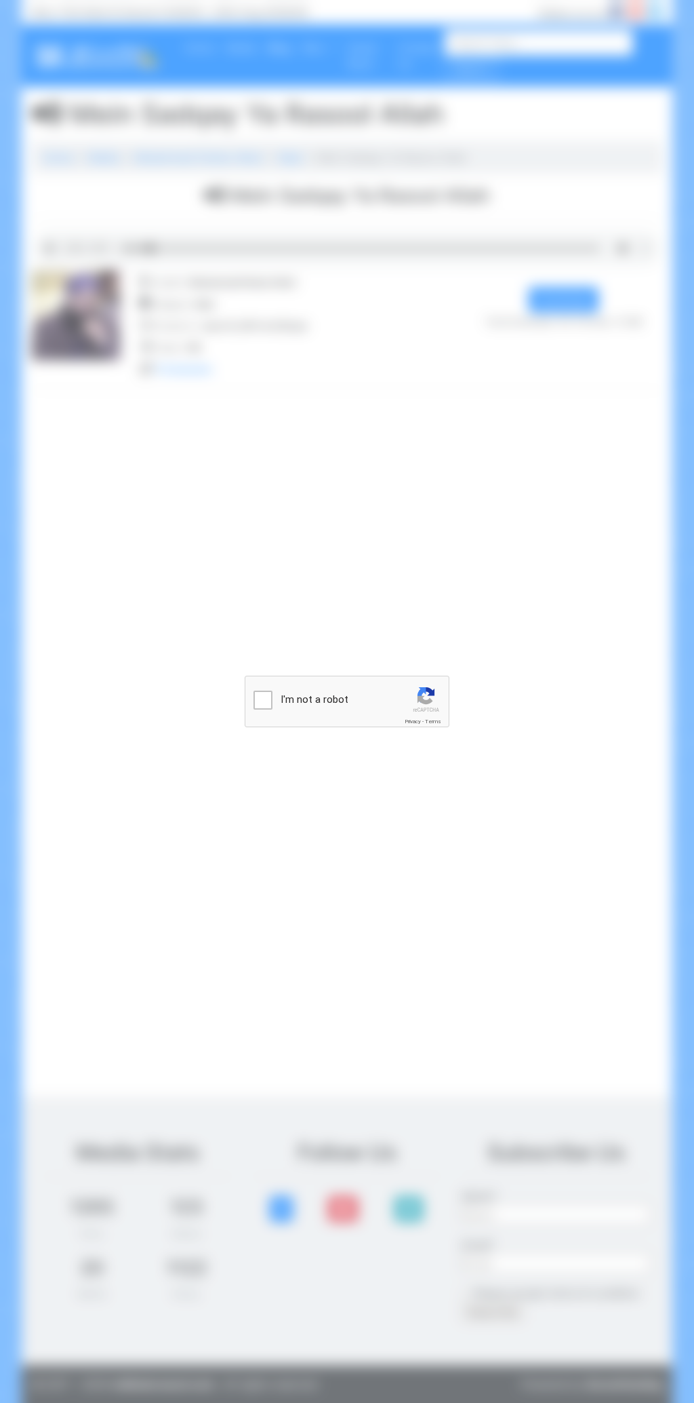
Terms (433, 721)
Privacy (413, 721)
